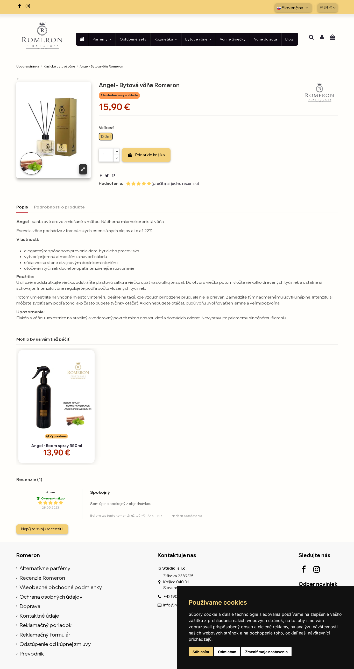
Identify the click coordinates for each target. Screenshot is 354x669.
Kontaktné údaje (39, 616)
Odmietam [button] (227, 652)
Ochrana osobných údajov (50, 597)
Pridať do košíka (150, 154)
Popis (22, 207)
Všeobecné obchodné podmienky (60, 587)
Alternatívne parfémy (44, 568)
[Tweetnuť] (107, 175)
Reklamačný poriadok (45, 625)
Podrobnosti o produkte (59, 207)
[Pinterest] (113, 175)
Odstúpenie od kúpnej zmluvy (55, 644)
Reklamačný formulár (44, 635)
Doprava (29, 606)
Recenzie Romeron (42, 578)
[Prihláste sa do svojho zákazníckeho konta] (321, 38)
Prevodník (31, 654)
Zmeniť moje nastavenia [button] (266, 652)
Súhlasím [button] (201, 652)
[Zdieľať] (101, 175)
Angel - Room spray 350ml (56, 445)
